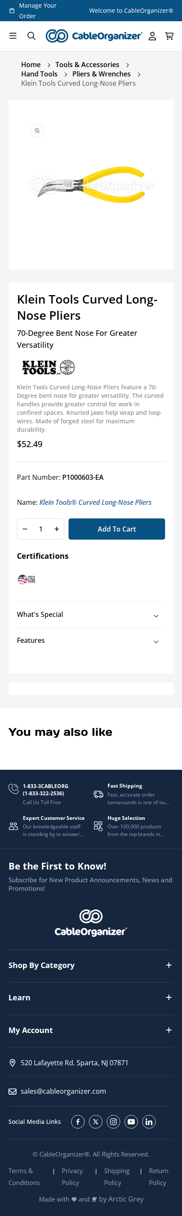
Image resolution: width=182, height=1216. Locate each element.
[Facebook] (78, 1122)
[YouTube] (131, 1122)
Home (31, 64)
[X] (95, 1122)
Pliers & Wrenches (101, 74)
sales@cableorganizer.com (63, 1091)
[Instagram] (113, 1122)
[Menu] (12, 36)
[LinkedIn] (149, 1122)
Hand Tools (39, 74)
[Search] (31, 36)
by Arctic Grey (121, 1199)
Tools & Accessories (87, 64)
